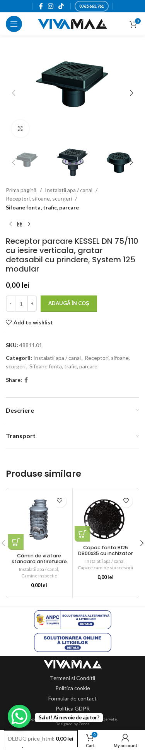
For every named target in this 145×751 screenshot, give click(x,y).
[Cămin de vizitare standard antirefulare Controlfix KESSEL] (39, 520)
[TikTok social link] (61, 6)
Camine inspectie (39, 576)
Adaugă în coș (68, 303)
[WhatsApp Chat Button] (19, 716)
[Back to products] (19, 224)
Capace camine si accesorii (105, 567)
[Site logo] (72, 23)
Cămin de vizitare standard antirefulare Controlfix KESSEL (39, 561)
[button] (13, 93)
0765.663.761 (91, 5)
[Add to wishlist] (60, 501)
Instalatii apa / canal (68, 190)
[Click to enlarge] (20, 128)
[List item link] (72, 678)
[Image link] (73, 663)
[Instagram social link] (50, 6)
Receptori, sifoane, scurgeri (39, 198)
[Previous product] (10, 224)
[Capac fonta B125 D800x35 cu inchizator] (106, 516)
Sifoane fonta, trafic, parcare (42, 207)
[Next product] (29, 224)
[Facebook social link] (40, 6)
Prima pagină (21, 190)
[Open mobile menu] (14, 24)
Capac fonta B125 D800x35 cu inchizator (105, 550)
